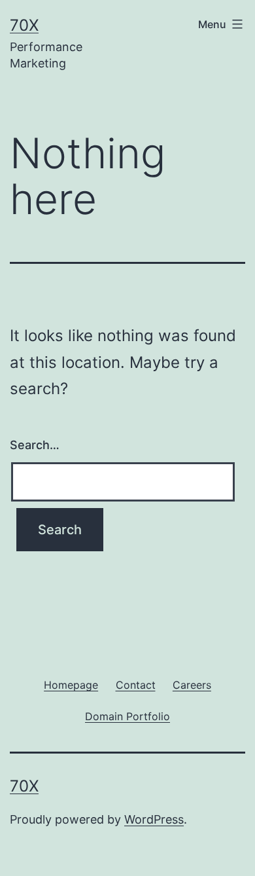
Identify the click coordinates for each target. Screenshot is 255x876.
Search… (35, 445)
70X (24, 25)
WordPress (154, 819)
